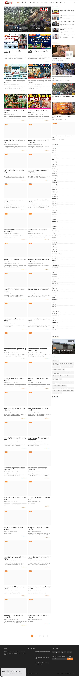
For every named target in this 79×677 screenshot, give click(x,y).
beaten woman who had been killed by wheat (65, 390)
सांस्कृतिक (54, 299)
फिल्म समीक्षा (54, 267)
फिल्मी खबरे (54, 258)
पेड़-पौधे (53, 242)
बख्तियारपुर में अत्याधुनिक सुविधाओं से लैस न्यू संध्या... (15, 349)
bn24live (7, 30)
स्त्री (34, 2)
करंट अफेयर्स (54, 182)
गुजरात (53, 228)
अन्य (64, 2)
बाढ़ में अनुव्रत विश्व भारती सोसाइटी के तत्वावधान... (13, 200)
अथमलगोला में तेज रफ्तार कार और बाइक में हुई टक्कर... (15, 439)
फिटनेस (53, 288)
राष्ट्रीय (53, 157)
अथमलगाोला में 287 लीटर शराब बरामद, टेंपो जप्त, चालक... (38, 171)
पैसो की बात (54, 290)
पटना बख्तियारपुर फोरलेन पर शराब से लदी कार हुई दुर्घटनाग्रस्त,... (15, 230)
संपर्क (74, 673)
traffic (60, 379)
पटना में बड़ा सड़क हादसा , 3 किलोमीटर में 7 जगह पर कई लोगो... (67, 22)
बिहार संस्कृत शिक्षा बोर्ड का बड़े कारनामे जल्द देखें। (67, 10)
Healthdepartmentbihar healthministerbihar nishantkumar (61, 376)
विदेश (53, 152)
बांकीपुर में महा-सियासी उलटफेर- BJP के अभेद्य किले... (38, 409)
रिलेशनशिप (54, 281)
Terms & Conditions (60, 673)
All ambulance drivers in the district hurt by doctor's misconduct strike (62, 372)
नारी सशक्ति (54, 196)
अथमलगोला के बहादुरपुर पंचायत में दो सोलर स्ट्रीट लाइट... (14, 468)
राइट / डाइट (54, 285)
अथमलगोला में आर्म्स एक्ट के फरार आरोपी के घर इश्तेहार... (38, 141)
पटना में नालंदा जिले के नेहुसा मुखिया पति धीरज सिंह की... (67, 35)
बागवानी (53, 249)
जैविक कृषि (54, 235)
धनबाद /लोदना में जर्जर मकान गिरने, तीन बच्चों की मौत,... (39, 616)
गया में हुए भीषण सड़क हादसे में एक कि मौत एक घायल (39, 498)
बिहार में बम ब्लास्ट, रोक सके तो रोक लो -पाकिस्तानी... (13, 616)
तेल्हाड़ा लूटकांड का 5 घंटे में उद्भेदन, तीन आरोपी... (37, 230)
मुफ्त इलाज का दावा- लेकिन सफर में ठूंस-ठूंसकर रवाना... (37, 468)
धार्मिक (53, 306)
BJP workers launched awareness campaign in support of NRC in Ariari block (63, 364)
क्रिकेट (53, 162)
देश (53, 150)
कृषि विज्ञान (54, 246)
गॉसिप (53, 263)
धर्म (61, 2)
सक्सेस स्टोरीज (54, 184)
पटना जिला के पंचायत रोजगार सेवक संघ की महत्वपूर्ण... (14, 320)
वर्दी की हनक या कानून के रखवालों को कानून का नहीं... (38, 528)
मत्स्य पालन (54, 240)
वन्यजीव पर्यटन (54, 313)
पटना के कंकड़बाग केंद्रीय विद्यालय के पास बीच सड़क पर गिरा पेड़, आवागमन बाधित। (26, 28)
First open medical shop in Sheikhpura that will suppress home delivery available (63, 382)
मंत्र (53, 329)
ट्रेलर (53, 260)
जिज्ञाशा (53, 327)
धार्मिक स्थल (54, 322)
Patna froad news (56, 367)
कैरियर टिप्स (54, 175)
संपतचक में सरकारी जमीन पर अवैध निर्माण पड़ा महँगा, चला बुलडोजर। (42, 663)
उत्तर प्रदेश (54, 219)
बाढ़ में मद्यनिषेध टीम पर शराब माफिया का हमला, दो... (15, 141)
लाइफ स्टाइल (52, 2)
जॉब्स (53, 178)
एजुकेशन (53, 173)
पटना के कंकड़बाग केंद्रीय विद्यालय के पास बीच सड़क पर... (39, 587)
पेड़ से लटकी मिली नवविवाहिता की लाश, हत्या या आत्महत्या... (38, 260)
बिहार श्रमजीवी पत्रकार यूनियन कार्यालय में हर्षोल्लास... (38, 290)
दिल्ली (53, 217)
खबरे (22, 2)
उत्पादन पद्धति (54, 251)
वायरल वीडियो (54, 276)
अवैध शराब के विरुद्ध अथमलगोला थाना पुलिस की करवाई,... (15, 409)
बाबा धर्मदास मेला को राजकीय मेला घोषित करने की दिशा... (39, 200)
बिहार (53, 207)
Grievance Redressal (68, 673)
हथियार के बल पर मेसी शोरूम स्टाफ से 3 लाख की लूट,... (39, 320)
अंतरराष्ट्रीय (54, 155)
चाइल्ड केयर (54, 198)
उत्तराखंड (54, 226)
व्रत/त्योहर (54, 325)
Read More (23, 60)
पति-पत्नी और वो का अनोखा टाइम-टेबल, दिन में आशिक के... (39, 81)
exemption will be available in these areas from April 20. (63, 388)
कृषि (41, 2)
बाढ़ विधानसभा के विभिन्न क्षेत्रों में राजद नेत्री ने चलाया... (42, 658)
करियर (30, 2)
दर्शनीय (53, 295)
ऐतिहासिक (54, 297)
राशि (53, 320)
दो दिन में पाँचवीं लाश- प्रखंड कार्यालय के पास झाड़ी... (15, 498)
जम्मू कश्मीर (54, 221)
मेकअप (53, 194)
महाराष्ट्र (53, 223)
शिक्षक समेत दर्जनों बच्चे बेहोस (57, 393)
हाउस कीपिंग (54, 203)
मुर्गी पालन (54, 244)
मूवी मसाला (46, 2)
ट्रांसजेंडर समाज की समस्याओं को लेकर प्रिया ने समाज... (15, 260)
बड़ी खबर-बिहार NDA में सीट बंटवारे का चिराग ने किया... (39, 558)
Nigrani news (55, 379)
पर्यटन (57, 2)
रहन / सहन (54, 283)
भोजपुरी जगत (54, 265)
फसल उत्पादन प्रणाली (56, 253)
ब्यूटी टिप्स (54, 191)
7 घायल (54, 390)
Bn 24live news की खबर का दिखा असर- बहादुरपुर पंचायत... (38, 439)
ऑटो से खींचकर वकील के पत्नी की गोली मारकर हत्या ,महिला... (37, 349)
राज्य (38, 2)
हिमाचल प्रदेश (54, 230)
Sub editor (6, 84)
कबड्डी (53, 164)
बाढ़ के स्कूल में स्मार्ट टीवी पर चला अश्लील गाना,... (14, 171)
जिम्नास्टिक (54, 168)
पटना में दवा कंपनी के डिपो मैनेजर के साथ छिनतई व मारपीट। (67, 16)
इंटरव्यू (53, 269)
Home (18, 2)
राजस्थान (54, 214)
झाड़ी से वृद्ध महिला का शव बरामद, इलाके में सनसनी (38, 52)
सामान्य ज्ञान (54, 180)
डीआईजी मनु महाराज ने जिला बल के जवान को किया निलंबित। (66, 29)
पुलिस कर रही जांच (55, 360)
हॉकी (53, 166)
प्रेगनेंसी (53, 189)
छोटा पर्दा (53, 272)
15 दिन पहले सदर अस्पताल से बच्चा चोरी (67, 367)
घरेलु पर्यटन (54, 308)
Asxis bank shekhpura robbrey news (59, 385)
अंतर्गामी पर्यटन (54, 311)
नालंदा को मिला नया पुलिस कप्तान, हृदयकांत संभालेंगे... (14, 290)
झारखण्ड (53, 210)
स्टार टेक (54, 274)
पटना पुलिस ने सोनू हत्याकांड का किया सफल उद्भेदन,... (14, 558)
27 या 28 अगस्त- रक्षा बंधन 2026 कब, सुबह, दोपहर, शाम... (39, 111)
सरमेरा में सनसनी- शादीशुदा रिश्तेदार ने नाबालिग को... (13, 52)
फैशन (53, 201)
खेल (25, 2)
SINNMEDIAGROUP (63, 24)
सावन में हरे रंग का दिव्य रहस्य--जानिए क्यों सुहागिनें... (14, 111)
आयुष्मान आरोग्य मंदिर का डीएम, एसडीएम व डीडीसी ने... (14, 379)
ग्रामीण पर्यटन (54, 315)
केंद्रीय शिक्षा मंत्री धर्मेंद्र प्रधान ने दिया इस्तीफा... (13, 528)
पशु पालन (54, 237)
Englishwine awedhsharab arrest (59, 369)
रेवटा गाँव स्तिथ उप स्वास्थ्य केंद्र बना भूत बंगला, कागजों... (42, 652)
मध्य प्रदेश (54, 212)
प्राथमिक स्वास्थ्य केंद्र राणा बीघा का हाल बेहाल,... (38, 379)
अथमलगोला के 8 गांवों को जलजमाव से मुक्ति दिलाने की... (14, 81)
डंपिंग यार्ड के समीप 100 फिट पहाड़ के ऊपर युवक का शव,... (14, 587)
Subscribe (70, 658)
